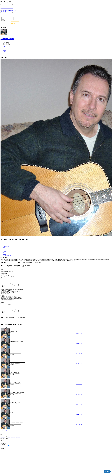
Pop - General (13, 342)
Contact (12, 437)
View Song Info (79, 333)
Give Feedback (17, 437)
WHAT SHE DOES (14, 372)
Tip (10, 46)
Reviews (5, 252)
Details (4, 251)
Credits (4, 254)
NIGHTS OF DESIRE (15, 402)
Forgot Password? (15, 21)
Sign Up (13, 23)
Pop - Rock (12, 332)
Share (13, 46)
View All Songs (4, 430)
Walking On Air (13, 331)
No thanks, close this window (7, 8)
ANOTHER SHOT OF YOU (16, 422)
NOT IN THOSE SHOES (15, 382)
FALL (11, 412)
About (2, 437)
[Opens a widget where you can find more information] (107, 471)
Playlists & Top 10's (7, 255)
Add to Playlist (6, 246)
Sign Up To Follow (4, 46)
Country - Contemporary (15, 353)
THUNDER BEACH (14, 351)
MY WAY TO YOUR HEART (16, 341)
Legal (9, 437)
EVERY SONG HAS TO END (17, 392)
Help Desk (5, 437)
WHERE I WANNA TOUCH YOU (17, 362)
